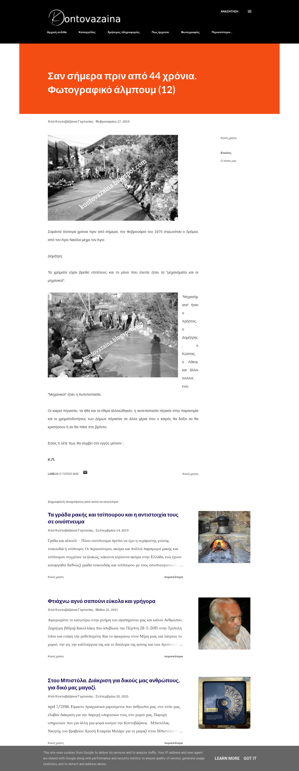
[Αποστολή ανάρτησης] (85, 473)
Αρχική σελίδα (57, 32)
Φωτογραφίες (190, 32)
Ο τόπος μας (228, 160)
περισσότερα (173, 577)
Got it (250, 758)
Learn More (227, 758)
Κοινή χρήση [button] (229, 138)
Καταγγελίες (87, 32)
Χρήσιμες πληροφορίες (124, 32)
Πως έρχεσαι (160, 32)
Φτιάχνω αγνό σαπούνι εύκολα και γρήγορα (101, 601)
